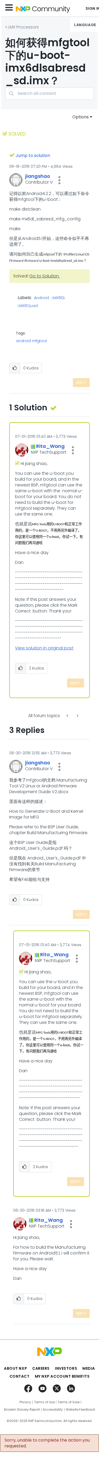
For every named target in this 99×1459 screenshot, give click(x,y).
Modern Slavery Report (22, 1409)
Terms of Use (44, 1402)
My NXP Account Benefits (62, 1376)
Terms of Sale (68, 1402)
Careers (41, 1368)
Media (88, 1368)
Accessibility (53, 1409)
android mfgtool (31, 340)
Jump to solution (33, 155)
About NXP (15, 1368)
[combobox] (49, 93)
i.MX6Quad (28, 306)
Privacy (25, 1402)
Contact (20, 1376)
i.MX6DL (58, 298)
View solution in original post (44, 648)
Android (41, 298)
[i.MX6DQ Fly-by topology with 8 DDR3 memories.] (68, 715)
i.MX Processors (23, 27)
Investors (66, 1368)
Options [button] (80, 117)
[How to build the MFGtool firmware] (77, 715)
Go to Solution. (44, 276)
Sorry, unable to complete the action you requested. (47, 1443)
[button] (59, 180)
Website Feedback (80, 1409)
